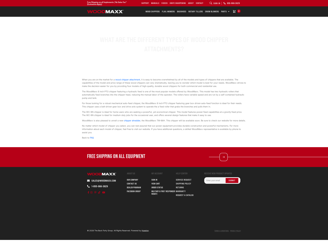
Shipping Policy (183, 183)
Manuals (155, 3)
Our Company (132, 180)
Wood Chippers (153, 11)
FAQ (92, 137)
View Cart (155, 183)
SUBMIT (232, 180)
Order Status (157, 187)
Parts (224, 11)
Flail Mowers (168, 11)
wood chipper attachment (127, 79)
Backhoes (181, 11)
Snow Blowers (212, 11)
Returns (180, 187)
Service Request (184, 180)
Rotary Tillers (195, 11)
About (191, 3)
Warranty (181, 191)
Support (145, 3)
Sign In (154, 180)
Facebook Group (134, 191)
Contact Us (132, 183)
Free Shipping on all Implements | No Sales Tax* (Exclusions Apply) (107, 3)
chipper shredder (132, 120)
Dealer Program (134, 187)
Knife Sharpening (178, 3)
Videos (164, 3)
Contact (199, 3)
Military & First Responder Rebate (163, 192)
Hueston (145, 230)
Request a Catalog (185, 195)
